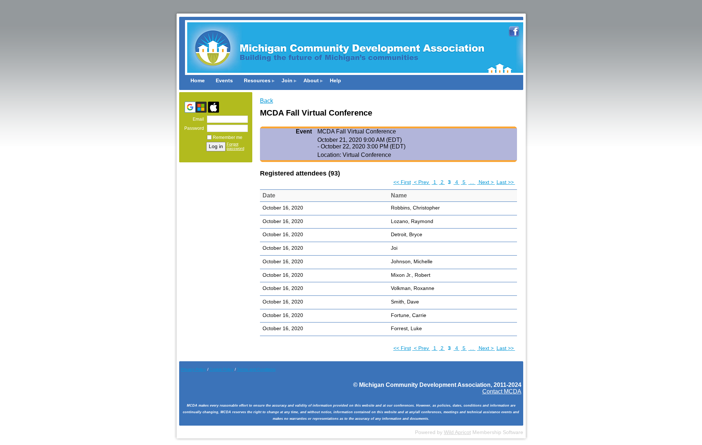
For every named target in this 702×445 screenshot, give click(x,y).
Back (266, 101)
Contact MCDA (501, 391)
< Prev (421, 182)
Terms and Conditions (256, 369)
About (311, 80)
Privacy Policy (193, 369)
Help (335, 80)
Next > (486, 182)
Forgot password (235, 146)
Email (197, 119)
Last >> (506, 182)
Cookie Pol (222, 369)
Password (192, 128)
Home (197, 80)
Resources (257, 80)
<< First (402, 182)
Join (287, 80)
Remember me (227, 137)
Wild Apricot (457, 432)
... (472, 182)
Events (224, 80)
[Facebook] (514, 38)
